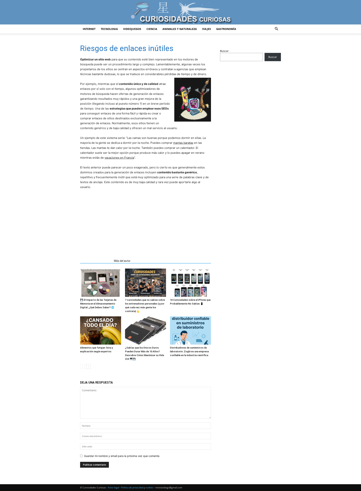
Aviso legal (113, 487)
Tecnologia (109, 29)
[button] (276, 29)
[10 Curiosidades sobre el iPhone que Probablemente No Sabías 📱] (190, 283)
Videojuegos (132, 29)
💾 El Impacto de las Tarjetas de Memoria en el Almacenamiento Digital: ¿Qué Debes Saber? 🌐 (98, 303)
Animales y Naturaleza (179, 29)
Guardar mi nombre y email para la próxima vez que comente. (122, 456)
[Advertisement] (145, 222)
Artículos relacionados (95, 260)
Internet (89, 29)
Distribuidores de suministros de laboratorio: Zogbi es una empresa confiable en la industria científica (189, 351)
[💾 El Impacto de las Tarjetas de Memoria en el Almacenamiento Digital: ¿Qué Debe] (100, 283)
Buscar (224, 51)
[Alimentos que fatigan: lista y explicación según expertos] (100, 330)
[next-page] (88, 366)
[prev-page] (82, 366)
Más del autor (122, 260)
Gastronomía (226, 29)
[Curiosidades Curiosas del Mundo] (180, 12)
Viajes (206, 29)
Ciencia (151, 29)
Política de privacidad (132, 487)
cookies (149, 487)
